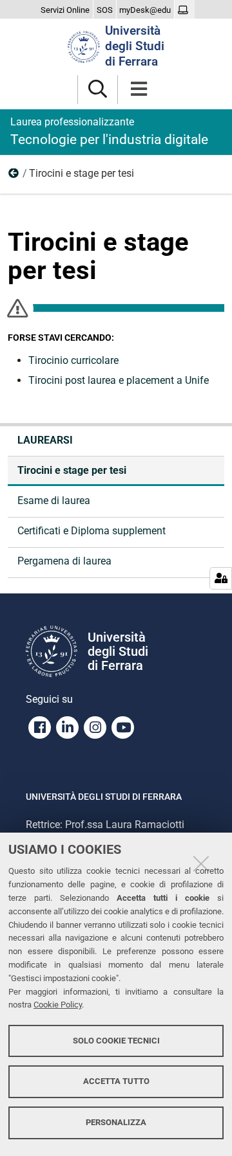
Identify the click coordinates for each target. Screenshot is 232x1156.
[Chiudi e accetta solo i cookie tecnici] (201, 863)
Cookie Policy (58, 1004)
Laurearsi (14, 176)
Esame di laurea (53, 500)
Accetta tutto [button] (116, 1081)
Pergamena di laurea (64, 561)
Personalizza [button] (116, 1122)
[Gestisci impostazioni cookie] (220, 578)
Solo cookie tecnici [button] (116, 1040)
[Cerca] (97, 89)
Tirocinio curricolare (73, 360)
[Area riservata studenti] (184, 10)
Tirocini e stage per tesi (71, 470)
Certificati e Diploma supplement (91, 531)
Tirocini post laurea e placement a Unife (118, 380)
